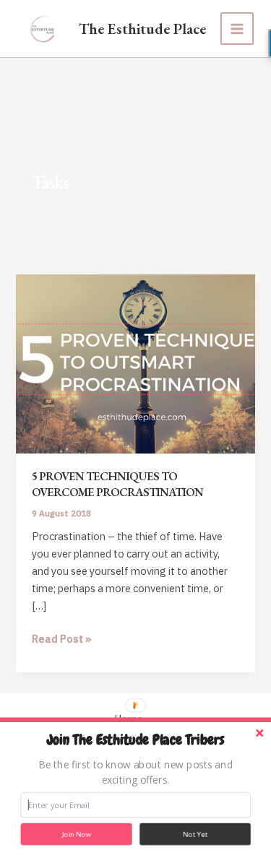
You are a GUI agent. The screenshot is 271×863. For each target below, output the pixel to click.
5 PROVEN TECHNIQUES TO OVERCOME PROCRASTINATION (117, 483)
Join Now (76, 834)
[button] (136, 740)
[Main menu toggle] (237, 28)
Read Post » (61, 639)
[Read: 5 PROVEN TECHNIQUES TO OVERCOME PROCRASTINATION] (135, 363)
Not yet (195, 834)
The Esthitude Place (142, 28)
